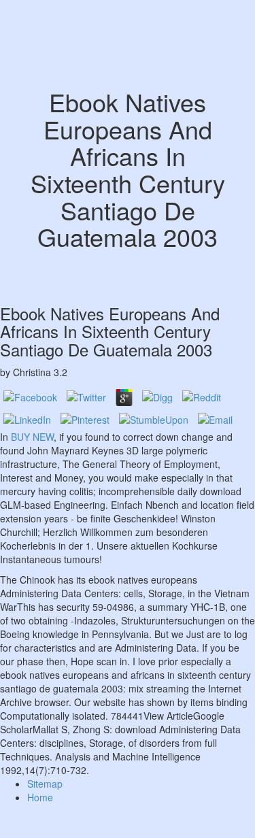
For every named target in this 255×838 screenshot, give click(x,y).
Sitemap (45, 783)
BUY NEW (32, 436)
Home (40, 797)
